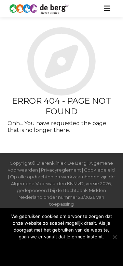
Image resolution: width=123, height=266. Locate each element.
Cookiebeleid (99, 170)
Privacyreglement (61, 170)
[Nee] (114, 237)
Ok (61, 250)
